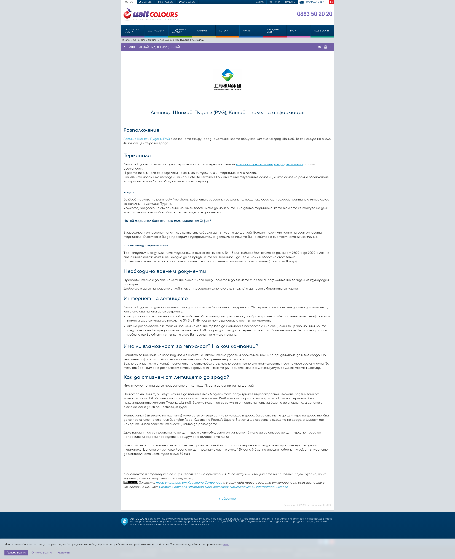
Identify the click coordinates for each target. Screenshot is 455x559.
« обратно (227, 498)
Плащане (290, 2)
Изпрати (319, 47)
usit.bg (129, 2)
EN (331, 2)
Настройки (63, 552)
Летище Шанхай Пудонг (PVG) (147, 139)
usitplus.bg (166, 2)
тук (226, 544)
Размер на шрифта (330, 47)
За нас (260, 2)
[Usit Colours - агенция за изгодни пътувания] (150, 20)
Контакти (274, 2)
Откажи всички (41, 552)
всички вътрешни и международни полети (269, 164)
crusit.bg (146, 2)
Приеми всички (16, 552)
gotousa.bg (188, 2)
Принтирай (325, 47)
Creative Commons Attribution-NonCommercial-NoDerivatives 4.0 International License (223, 487)
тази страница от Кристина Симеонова (189, 482)
